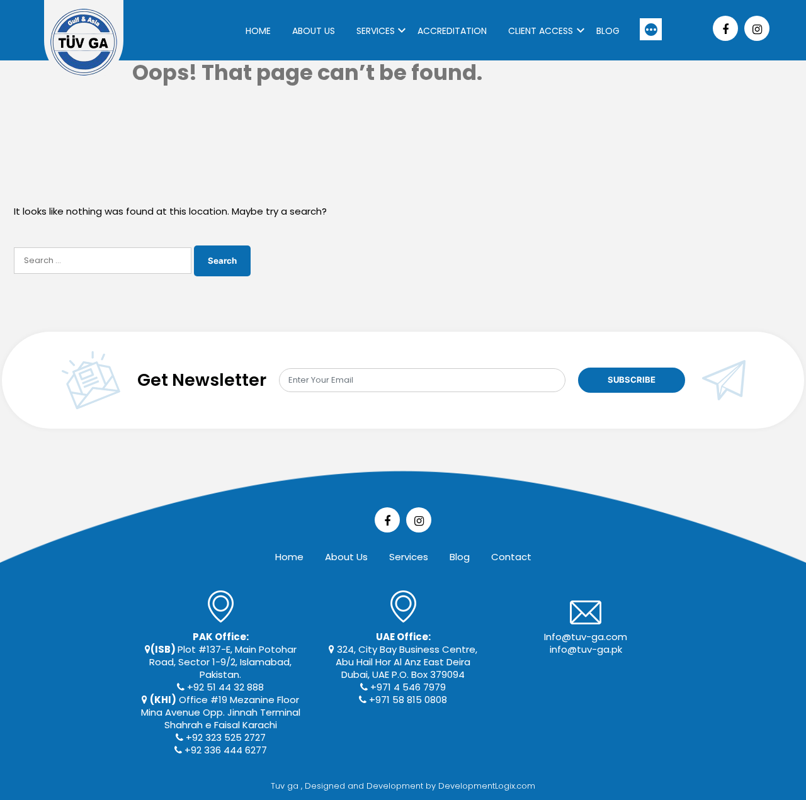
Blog (608, 31)
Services (375, 31)
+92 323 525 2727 (224, 737)
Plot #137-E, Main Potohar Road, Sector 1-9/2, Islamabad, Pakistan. (223, 655)
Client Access (540, 31)
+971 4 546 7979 (407, 687)
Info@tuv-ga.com (585, 636)
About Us (346, 556)
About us (313, 31)
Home (258, 31)
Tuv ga (286, 786)
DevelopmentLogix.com (486, 786)
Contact (511, 556)
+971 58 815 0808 (406, 699)
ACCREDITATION (452, 31)
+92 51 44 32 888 (224, 687)
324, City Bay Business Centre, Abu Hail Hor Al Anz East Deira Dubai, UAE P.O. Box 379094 (405, 655)
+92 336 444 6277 (224, 750)
